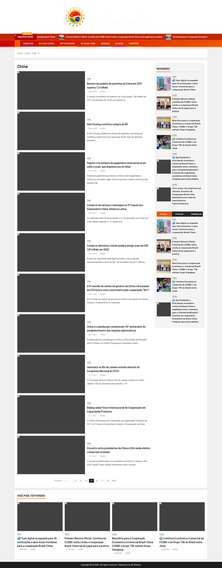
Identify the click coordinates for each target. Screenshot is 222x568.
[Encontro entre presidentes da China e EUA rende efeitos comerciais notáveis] (51, 455)
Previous (58, 481)
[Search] (205, 43)
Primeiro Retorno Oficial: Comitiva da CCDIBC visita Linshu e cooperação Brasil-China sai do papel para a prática (96, 37)
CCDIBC (102, 92)
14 (86, 481)
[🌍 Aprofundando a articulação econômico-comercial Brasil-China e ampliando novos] (164, 167)
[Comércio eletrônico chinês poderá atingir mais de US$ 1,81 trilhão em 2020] (51, 252)
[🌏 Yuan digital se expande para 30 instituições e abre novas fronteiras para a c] (164, 84)
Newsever (123, 565)
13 (81, 481)
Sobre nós (28, 44)
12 (75, 481)
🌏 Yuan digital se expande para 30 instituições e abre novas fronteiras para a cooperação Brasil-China (185, 85)
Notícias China (88, 44)
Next (114, 481)
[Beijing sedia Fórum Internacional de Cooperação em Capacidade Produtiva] (51, 414)
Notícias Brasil (67, 44)
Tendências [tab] (196, 214)
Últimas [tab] (163, 214)
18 (108, 481)
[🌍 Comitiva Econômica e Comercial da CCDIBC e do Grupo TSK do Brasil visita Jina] (164, 142)
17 (102, 481)
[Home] (17, 43)
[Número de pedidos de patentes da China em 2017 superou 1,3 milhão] (51, 90)
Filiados (119, 44)
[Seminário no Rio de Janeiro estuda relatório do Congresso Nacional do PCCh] (51, 374)
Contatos (134, 44)
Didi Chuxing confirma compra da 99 (107, 124)
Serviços (105, 44)
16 (97, 481)
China (89, 79)
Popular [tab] (179, 214)
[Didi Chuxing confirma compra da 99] (51, 131)
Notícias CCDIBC (46, 44)
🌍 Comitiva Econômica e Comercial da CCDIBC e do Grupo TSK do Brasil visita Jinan (184, 143)
